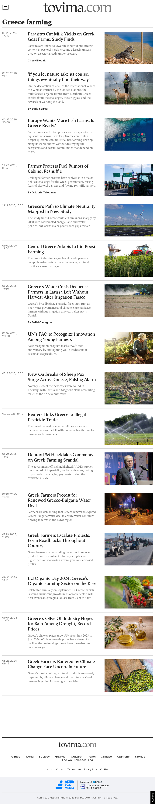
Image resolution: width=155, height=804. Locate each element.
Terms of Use (74, 769)
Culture (76, 756)
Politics (15, 756)
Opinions (123, 756)
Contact (60, 769)
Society (44, 756)
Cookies (104, 769)
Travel (91, 756)
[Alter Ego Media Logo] (65, 788)
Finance (60, 756)
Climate (106, 756)
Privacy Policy (90, 769)
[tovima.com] (77, 7)
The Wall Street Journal (77, 760)
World (30, 756)
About (50, 769)
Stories (140, 756)
